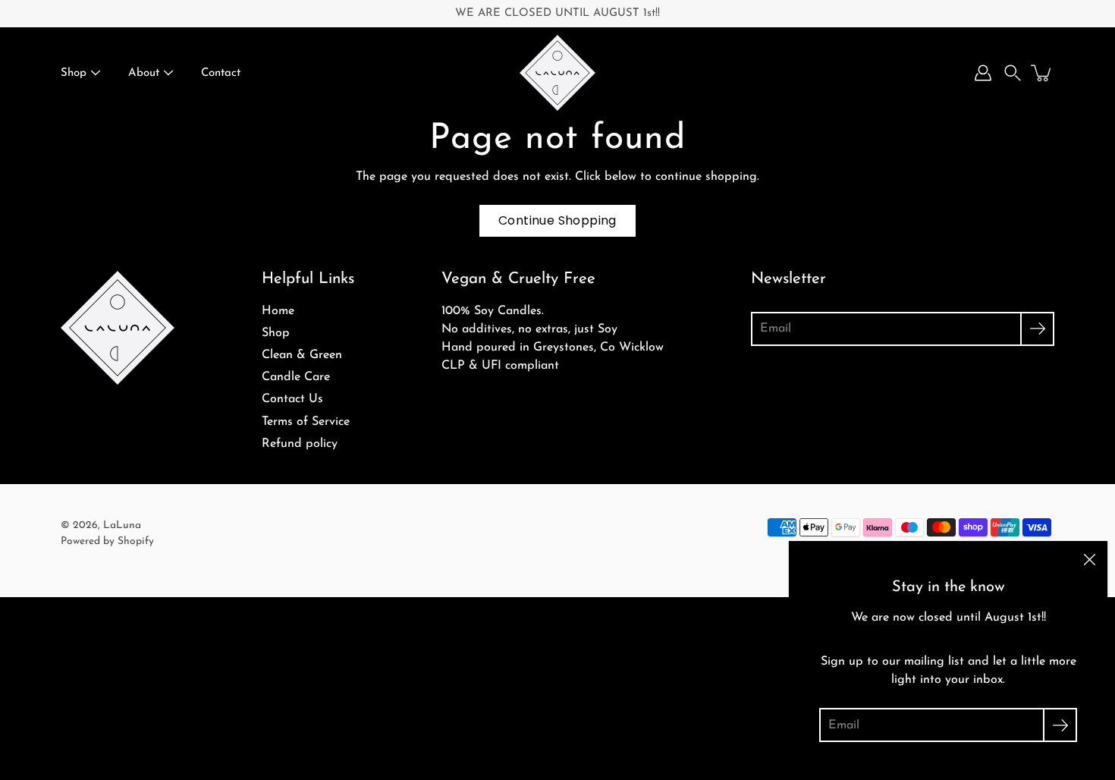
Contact (220, 73)
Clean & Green (302, 355)
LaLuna (122, 525)
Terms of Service (306, 422)
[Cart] (1042, 73)
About (143, 73)
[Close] (1089, 559)
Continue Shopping (557, 220)
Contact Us (292, 399)
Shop (73, 73)
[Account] (983, 73)
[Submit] (1037, 329)
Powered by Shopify (107, 541)
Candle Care (296, 377)
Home (278, 311)
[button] (1012, 72)
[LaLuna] (557, 73)
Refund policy (300, 444)
